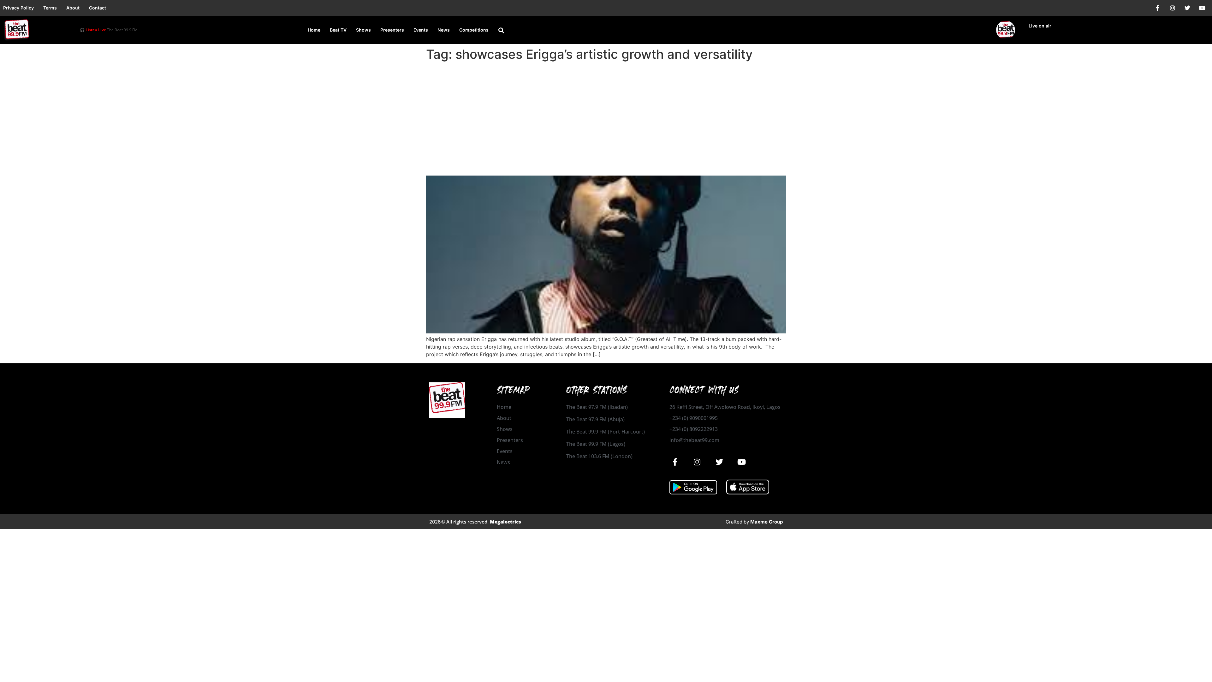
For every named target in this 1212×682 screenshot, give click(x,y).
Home (314, 30)
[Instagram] (1172, 8)
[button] (501, 30)
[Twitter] (1187, 8)
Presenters (392, 30)
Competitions (474, 30)
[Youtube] (1202, 8)
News (443, 30)
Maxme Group (766, 522)
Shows (363, 30)
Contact (97, 7)
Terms (50, 7)
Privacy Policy (18, 7)
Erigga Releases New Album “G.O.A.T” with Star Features (562, 164)
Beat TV (338, 30)
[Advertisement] (606, 111)
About (73, 7)
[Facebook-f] (1158, 8)
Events (420, 30)
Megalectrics (505, 521)
